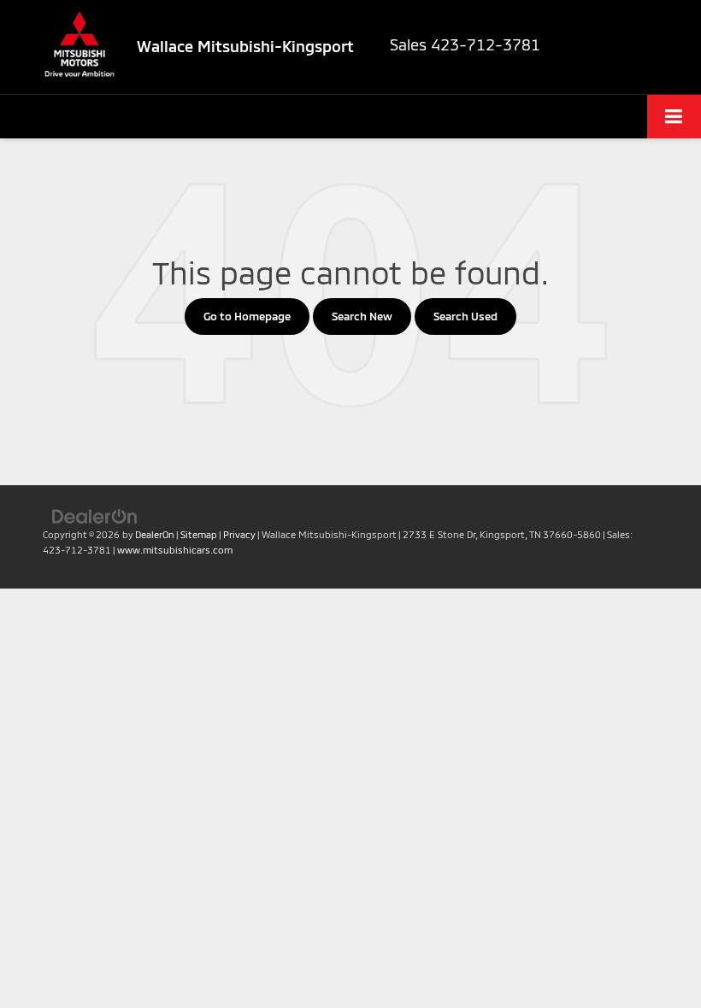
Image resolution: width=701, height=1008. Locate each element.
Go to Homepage (247, 316)
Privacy (239, 534)
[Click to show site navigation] (674, 116)
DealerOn (154, 534)
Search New (362, 316)
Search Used (465, 316)
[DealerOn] (94, 515)
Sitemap (198, 534)
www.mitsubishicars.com (175, 549)
